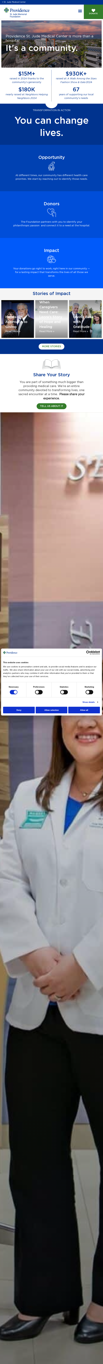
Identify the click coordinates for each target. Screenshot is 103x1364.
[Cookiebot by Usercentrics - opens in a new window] (90, 652)
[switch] (39, 692)
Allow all (84, 710)
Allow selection (51, 710)
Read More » (12, 331)
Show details (88, 702)
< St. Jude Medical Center (14, 2)
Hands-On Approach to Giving (16, 322)
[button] (80, 11)
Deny (18, 710)
